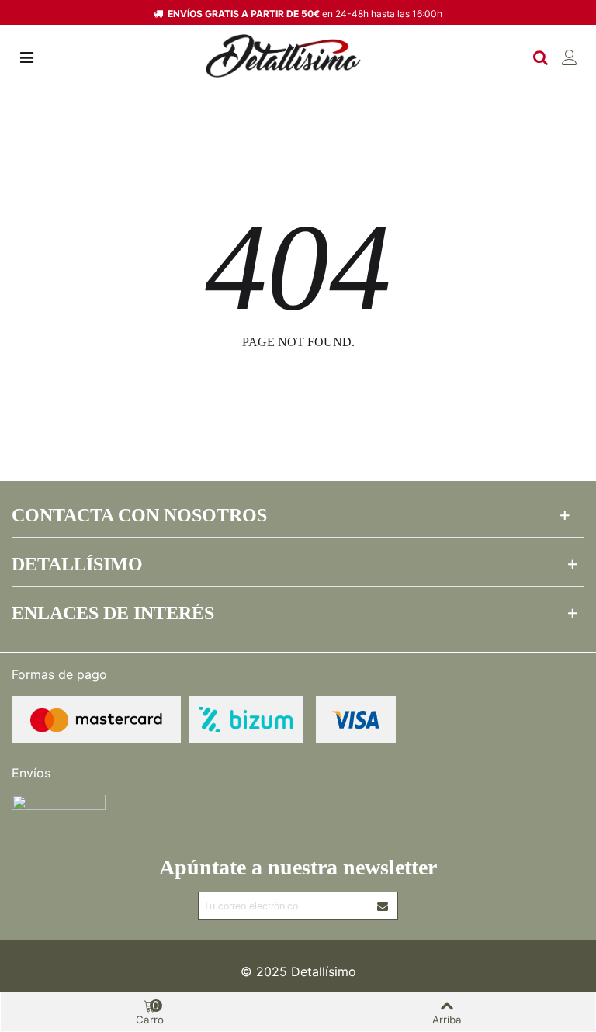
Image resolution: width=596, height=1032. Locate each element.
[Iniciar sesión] (569, 56)
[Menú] (26, 56)
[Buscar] (540, 56)
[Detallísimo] (283, 56)
